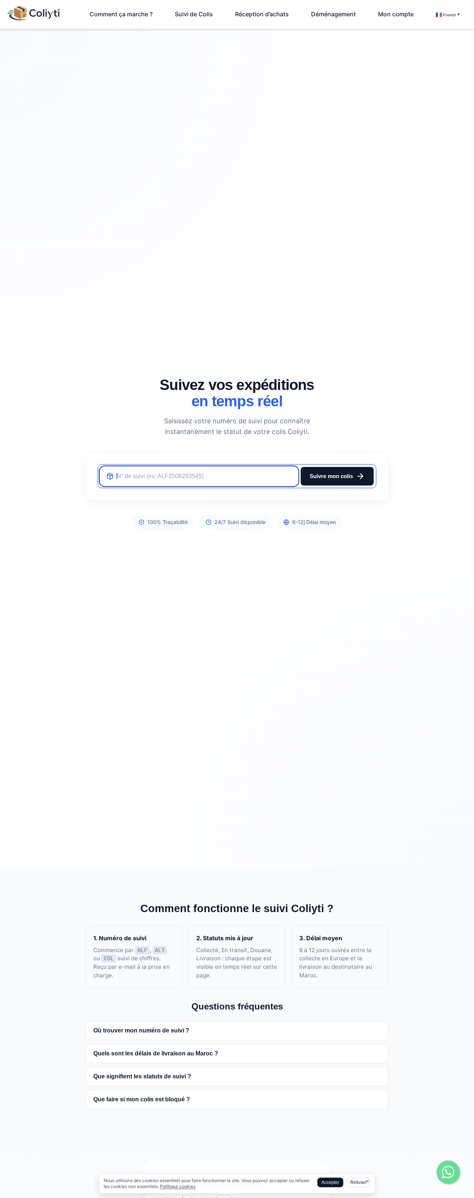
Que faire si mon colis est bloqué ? (141, 1099)
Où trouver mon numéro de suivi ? (141, 1030)
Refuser (358, 1182)
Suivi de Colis (194, 14)
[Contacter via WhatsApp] (448, 1172)
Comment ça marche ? (121, 14)
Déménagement (333, 14)
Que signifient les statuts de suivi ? (142, 1076)
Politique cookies (178, 1186)
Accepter (330, 1182)
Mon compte (396, 14)
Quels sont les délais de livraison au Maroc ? (155, 1053)
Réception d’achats (262, 14)
